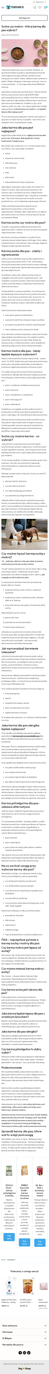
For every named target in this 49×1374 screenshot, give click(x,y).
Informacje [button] (7, 1332)
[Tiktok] (28, 1352)
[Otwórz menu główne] (2, 7)
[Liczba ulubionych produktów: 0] (40, 7)
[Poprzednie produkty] (6, 1283)
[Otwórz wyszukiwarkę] (35, 7)
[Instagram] (24, 1352)
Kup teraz (9, 1237)
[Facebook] (20, 1352)
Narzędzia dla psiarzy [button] (12, 1344)
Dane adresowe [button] (9, 1325)
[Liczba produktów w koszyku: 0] (45, 7)
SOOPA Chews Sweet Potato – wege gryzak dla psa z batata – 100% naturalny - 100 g (26, 1301)
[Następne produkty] (43, 1283)
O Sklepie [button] (7, 1338)
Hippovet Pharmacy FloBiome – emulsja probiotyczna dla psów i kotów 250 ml (9, 1301)
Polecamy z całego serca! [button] (24, 1271)
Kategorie (24, 18)
